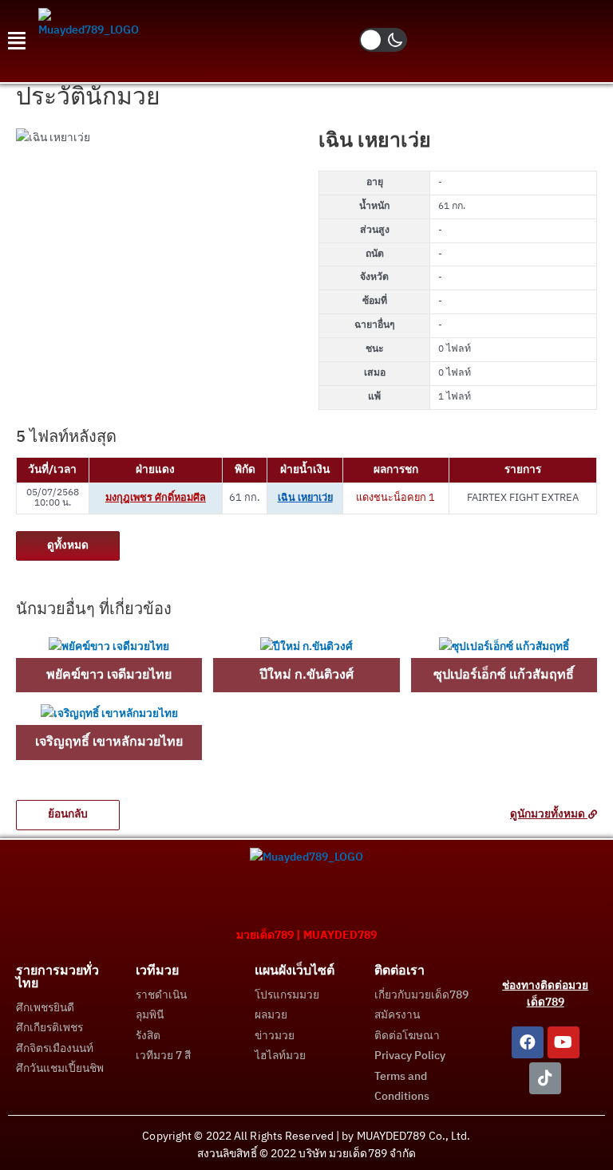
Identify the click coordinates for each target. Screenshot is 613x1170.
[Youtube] (563, 1042)
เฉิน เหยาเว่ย (305, 498)
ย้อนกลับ (68, 814)
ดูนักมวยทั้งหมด (548, 814)
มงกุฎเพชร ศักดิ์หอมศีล (155, 498)
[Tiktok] (545, 1078)
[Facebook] (528, 1042)
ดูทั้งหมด (68, 545)
